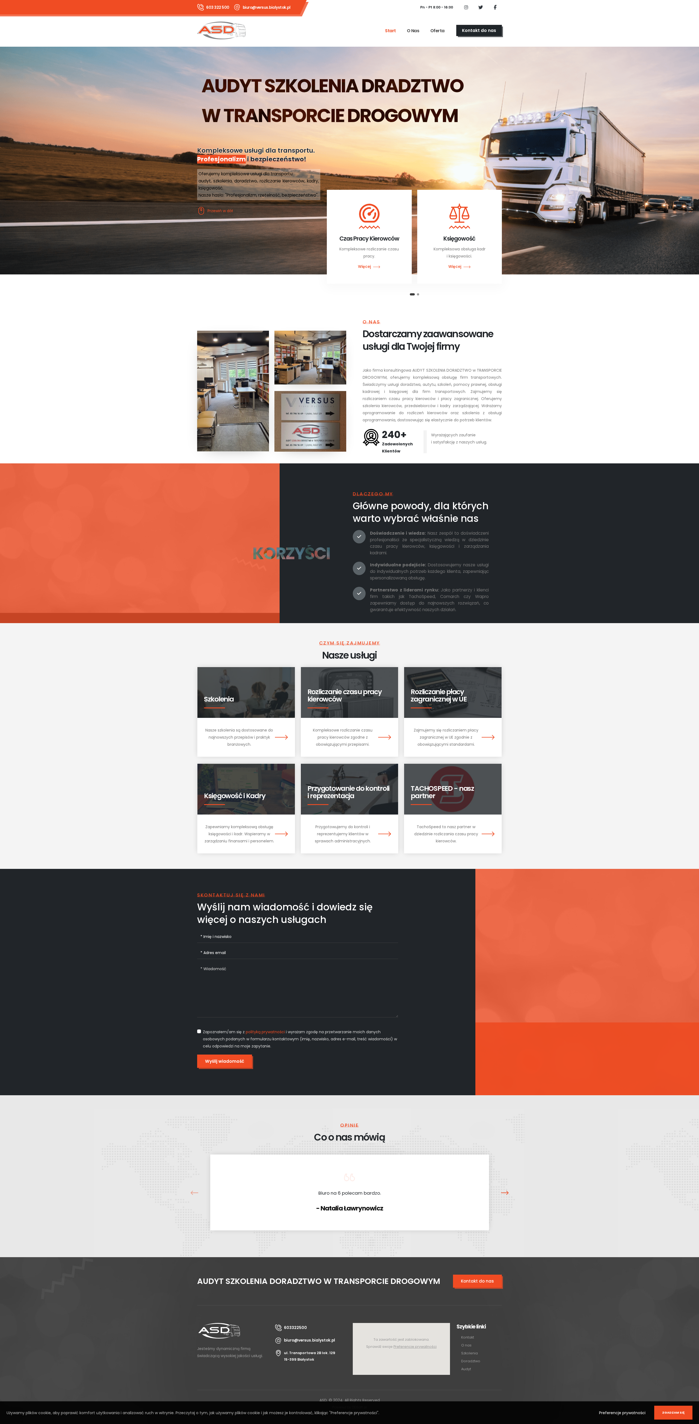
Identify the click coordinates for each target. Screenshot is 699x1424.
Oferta (437, 31)
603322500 (295, 1327)
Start (390, 31)
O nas (413, 31)
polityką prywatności (265, 1032)
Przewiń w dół (220, 211)
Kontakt (467, 1337)
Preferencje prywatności (622, 1413)
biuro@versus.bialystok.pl (267, 7)
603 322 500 (217, 7)
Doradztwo (470, 1361)
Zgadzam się (673, 1412)
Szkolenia (469, 1353)
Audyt (466, 1369)
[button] (411, 294)
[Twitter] (480, 7)
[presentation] (194, 1192)
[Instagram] (466, 7)
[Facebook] (495, 7)
